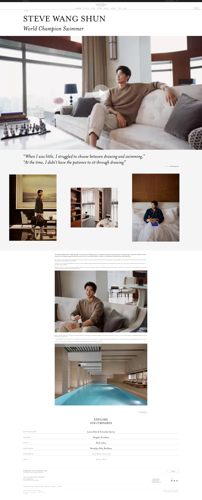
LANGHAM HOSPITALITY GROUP (28, 486)
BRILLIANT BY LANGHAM (39, 486)
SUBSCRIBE (173, 471)
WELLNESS (99, 8)
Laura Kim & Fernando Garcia (69, 431)
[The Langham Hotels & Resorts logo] (101, 5)
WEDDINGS (113, 8)
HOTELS (93, 8)
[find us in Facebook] (172, 481)
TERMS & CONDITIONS (37, 490)
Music (125, 8)
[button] (101, 92)
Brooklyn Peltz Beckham (67, 448)
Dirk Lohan (64, 442)
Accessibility (25, 493)
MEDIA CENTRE (53, 486)
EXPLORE (101, 421)
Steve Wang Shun (174, 166)
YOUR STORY (78, 8)
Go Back (26, 10)
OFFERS (119, 8)
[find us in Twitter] (174, 481)
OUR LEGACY (86, 8)
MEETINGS (106, 8)
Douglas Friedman (66, 437)
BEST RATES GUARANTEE (27, 490)
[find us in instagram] (177, 481)
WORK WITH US (47, 486)
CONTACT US (59, 486)
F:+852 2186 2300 (155, 480)
